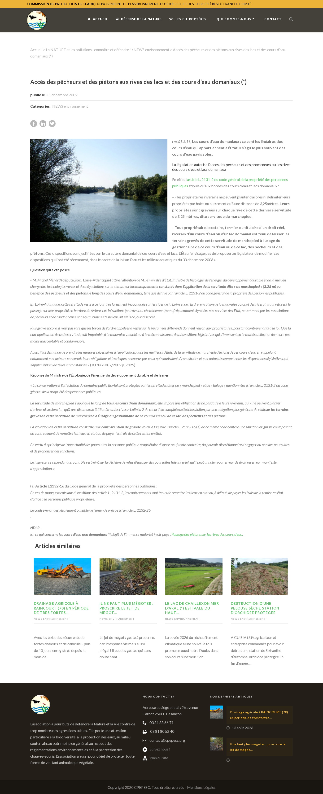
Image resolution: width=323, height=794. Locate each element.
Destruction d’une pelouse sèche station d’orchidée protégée (255, 608)
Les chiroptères (190, 19)
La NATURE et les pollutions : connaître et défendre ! (88, 49)
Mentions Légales (201, 787)
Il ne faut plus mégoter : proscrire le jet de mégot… (126, 608)
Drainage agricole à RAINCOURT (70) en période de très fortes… (61, 608)
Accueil (100, 19)
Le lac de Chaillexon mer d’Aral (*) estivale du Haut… (192, 608)
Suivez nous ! (160, 749)
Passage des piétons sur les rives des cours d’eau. (207, 534)
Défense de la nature (141, 19)
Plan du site (159, 757)
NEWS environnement (151, 49)
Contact (272, 19)
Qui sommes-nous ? (235, 19)
